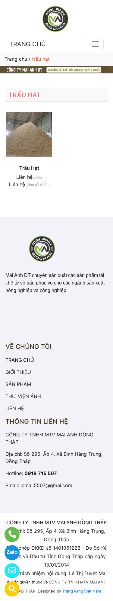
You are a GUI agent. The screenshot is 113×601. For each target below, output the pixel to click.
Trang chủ (16, 59)
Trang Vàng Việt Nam (81, 591)
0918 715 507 (40, 473)
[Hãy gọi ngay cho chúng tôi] (8, 534)
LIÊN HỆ (14, 408)
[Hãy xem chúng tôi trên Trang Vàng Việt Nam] (8, 589)
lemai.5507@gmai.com (46, 485)
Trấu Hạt (29, 168)
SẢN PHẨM (18, 384)
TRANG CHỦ (27, 44)
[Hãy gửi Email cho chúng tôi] (8, 571)
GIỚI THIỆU (18, 372)
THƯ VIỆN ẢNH (23, 396)
